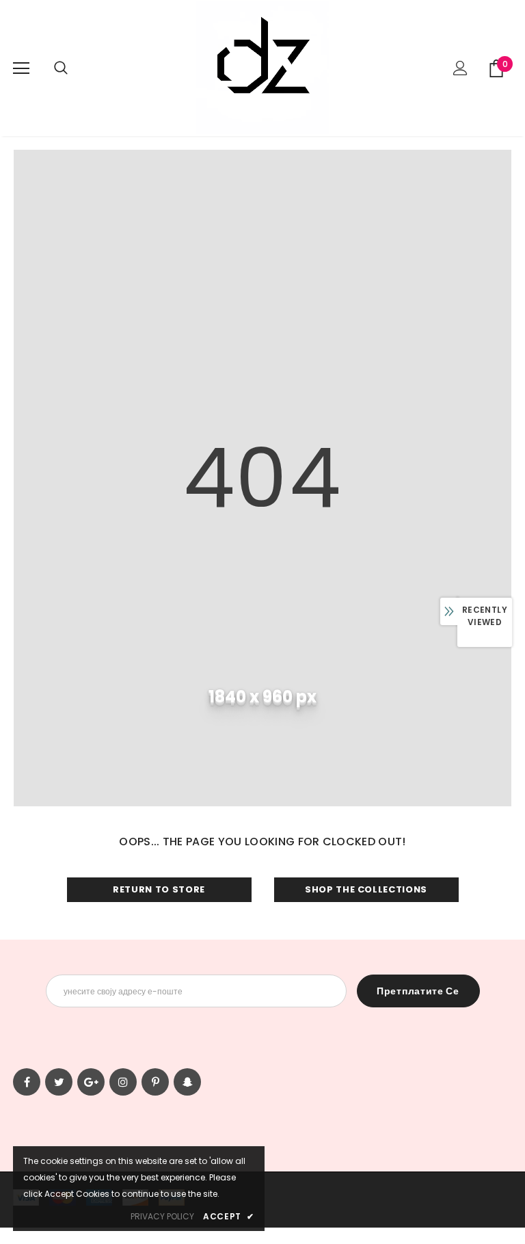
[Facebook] (26, 1082)
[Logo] (262, 67)
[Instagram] (123, 1082)
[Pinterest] (155, 1082)
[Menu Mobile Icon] (21, 68)
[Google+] (91, 1082)
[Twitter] (58, 1082)
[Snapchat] (187, 1082)
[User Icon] (460, 68)
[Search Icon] (61, 68)
